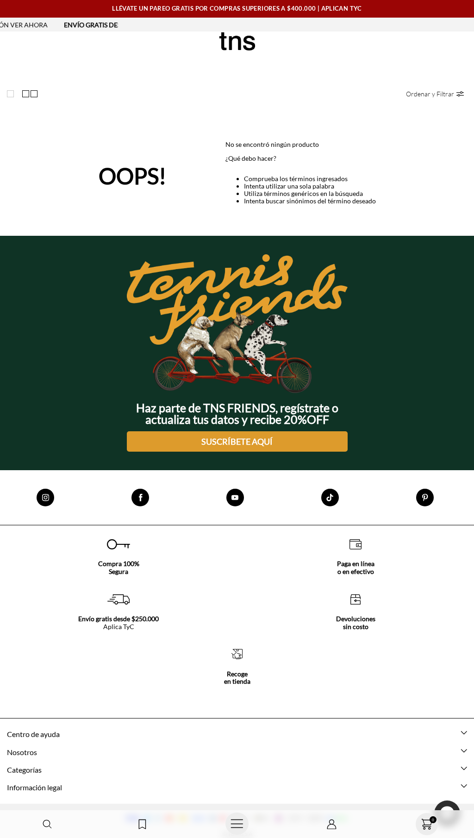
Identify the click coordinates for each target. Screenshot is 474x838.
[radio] (12, 94)
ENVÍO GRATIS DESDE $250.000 (95, 25)
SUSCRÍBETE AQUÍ (237, 441)
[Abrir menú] (237, 824)
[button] (47, 824)
